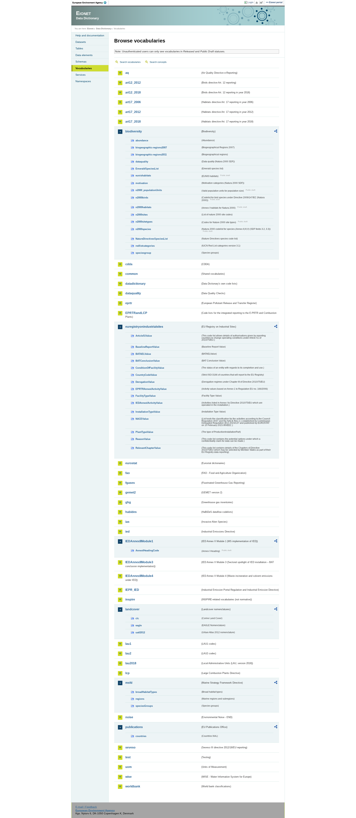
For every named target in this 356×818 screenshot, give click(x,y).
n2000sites (142, 214)
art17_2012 (133, 111)
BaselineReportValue (147, 346)
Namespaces (83, 81)
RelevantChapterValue (148, 448)
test (128, 757)
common (131, 273)
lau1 (128, 643)
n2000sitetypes (144, 221)
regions (140, 698)
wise (128, 776)
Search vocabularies (130, 62)
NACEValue (142, 418)
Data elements (84, 55)
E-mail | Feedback (86, 806)
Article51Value (144, 335)
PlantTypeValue (144, 432)
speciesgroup (143, 252)
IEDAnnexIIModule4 (139, 575)
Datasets (80, 41)
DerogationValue (145, 382)
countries (141, 736)
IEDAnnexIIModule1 (139, 541)
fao (127, 473)
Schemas (80, 61)
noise (129, 717)
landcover (132, 609)
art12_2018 (133, 92)
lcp (127, 673)
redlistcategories (145, 245)
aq (127, 72)
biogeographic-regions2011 (151, 154)
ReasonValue (143, 439)
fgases (130, 482)
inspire (130, 599)
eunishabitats (143, 175)
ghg (128, 502)
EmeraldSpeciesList (147, 168)
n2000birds (142, 197)
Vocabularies (83, 68)
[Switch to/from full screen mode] (262, 2)
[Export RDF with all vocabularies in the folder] (275, 131)
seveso (130, 747)
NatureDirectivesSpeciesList (152, 238)
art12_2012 (133, 82)
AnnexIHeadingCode (147, 550)
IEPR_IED (132, 589)
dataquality (142, 161)
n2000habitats (143, 207)
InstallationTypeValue (148, 411)
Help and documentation (89, 35)
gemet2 (130, 492)
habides (131, 511)
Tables (79, 48)
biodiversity (133, 131)
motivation (142, 183)
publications (134, 727)
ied (127, 531)
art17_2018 (133, 121)
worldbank (132, 786)
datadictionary (135, 283)
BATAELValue (143, 354)
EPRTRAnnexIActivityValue (151, 389)
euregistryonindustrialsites (144, 326)
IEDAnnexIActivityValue (149, 402)
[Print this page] (257, 2)
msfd (128, 682)
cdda (128, 264)
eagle (139, 625)
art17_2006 (133, 102)
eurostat (131, 463)
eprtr (128, 303)
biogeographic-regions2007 (151, 147)
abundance (142, 140)
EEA (90, 2)
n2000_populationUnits (149, 190)
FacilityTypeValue (146, 395)
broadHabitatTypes (146, 692)
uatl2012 (140, 632)
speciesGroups (144, 706)
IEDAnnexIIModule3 (139, 562)
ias (127, 521)
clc (137, 618)
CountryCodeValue (146, 374)
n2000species (143, 229)
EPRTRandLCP (136, 313)
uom (128, 766)
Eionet (90, 28)
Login (250, 2)
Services (80, 74)
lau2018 (130, 663)
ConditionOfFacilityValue (150, 367)
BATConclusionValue (148, 360)
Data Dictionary (103, 28)
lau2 (128, 653)
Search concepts (158, 62)
